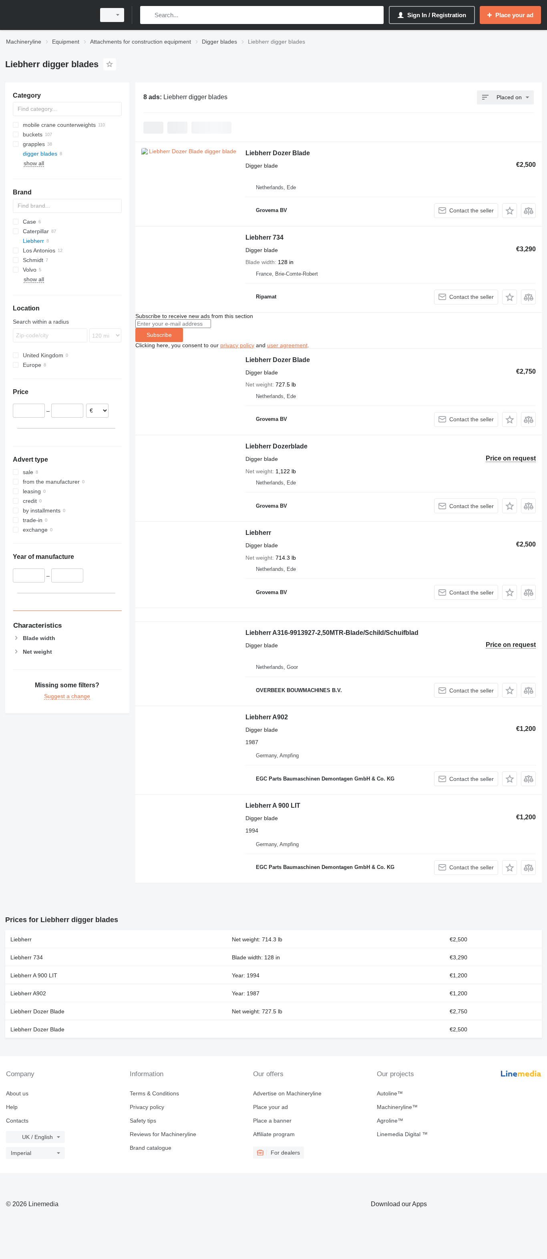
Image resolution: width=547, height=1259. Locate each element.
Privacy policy (147, 1107)
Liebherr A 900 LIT (272, 805)
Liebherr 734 (264, 237)
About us (17, 1093)
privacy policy (237, 345)
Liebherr (258, 532)
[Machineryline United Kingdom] (48, 15)
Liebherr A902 (266, 717)
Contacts (17, 1120)
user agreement (287, 345)
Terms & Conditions (154, 1093)
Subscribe (159, 335)
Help (12, 1107)
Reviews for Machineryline (163, 1134)
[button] (509, 210)
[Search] (148, 15)
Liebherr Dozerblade (276, 446)
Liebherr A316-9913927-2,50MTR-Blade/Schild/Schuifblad (331, 632)
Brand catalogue (150, 1148)
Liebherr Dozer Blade (277, 153)
